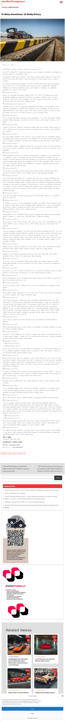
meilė (9, 453)
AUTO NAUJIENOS (17, 447)
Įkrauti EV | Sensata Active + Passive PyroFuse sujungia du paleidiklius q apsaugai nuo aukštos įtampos (32, 490)
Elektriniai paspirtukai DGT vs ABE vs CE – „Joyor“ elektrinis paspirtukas (25, 502)
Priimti (32, 709)
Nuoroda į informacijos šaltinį (11, 445)
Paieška (58, 478)
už (24, 453)
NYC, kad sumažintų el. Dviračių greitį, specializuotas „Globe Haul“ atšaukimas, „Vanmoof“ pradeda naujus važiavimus (50, 468)
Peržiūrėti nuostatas (32, 718)
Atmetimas (3, 453)
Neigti (32, 713)
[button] (62, 696)
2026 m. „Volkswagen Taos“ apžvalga (15, 493)
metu (14, 453)
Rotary (19, 453)
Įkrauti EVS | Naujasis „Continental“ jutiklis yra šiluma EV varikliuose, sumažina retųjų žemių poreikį (15, 468)
